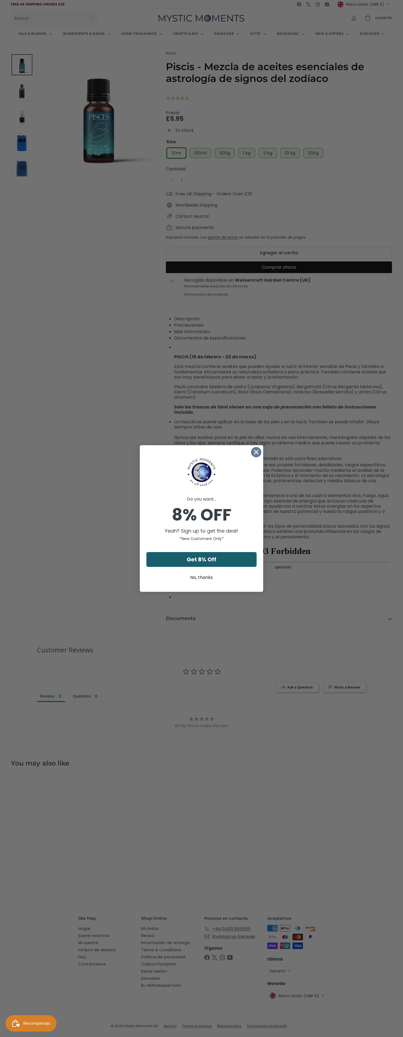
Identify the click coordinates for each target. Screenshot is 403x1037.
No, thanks (201, 577)
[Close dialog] (256, 452)
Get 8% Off (201, 559)
